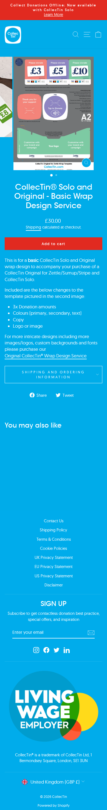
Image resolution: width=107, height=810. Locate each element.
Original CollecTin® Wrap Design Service (46, 355)
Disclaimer (53, 585)
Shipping (33, 227)
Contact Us (53, 520)
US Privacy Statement (54, 575)
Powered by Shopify (54, 805)
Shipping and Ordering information (53, 374)
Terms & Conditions (53, 539)
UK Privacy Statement (54, 557)
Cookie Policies (53, 548)
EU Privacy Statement (53, 566)
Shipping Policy (53, 529)
